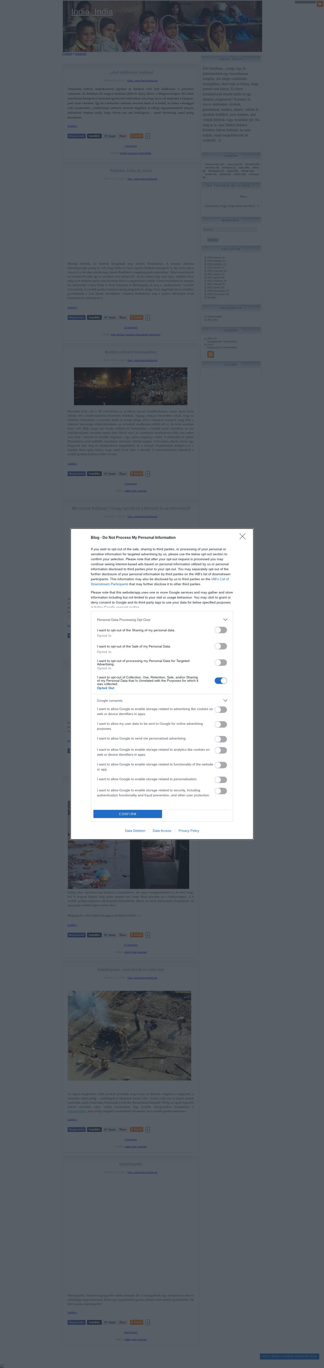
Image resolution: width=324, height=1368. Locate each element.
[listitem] (162, 619)
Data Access (162, 830)
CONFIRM (128, 814)
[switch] (221, 630)
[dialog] (162, 684)
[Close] (244, 537)
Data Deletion (135, 830)
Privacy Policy (189, 830)
